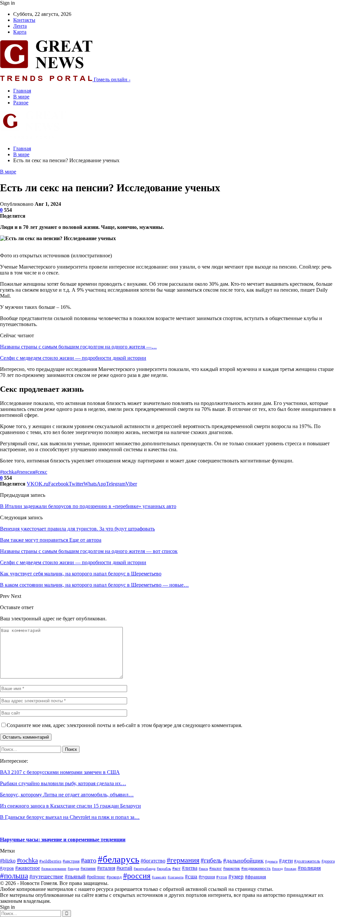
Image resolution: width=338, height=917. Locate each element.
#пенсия (26, 472)
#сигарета (176, 877)
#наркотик (231, 868)
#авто (88, 860)
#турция (207, 876)
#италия (106, 868)
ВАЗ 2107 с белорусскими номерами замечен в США (60, 772)
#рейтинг (96, 876)
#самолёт (159, 877)
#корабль (164, 868)
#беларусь (118, 859)
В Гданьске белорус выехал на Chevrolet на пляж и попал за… (70, 817)
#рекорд (114, 877)
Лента (20, 26)
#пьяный (75, 876)
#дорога (328, 861)
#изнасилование (53, 868)
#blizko (8, 861)
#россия (137, 875)
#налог (215, 868)
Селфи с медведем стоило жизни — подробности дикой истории (73, 358)
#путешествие (46, 876)
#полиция (309, 868)
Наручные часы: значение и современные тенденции (62, 839)
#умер (236, 876)
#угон (221, 877)
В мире (21, 96)
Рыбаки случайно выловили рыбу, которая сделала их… (63, 783)
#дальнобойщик (243, 860)
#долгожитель (307, 861)
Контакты (24, 20)
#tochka (8, 472)
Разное (20, 102)
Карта (19, 32)
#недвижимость (256, 868)
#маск (203, 868)
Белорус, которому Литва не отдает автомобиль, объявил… (67, 794)
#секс (41, 472)
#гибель (211, 860)
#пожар (290, 868)
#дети (286, 861)
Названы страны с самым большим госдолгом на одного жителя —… (78, 346)
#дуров (7, 868)
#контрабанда (144, 868)
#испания (88, 868)
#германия (183, 860)
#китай (124, 868)
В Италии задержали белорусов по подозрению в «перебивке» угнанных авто (88, 506)
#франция (255, 876)
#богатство (153, 861)
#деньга (271, 861)
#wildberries (50, 861)
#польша (14, 876)
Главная (22, 90)
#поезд (277, 868)
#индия (73, 868)
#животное (27, 868)
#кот (176, 868)
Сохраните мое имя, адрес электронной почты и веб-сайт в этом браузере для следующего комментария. (124, 725)
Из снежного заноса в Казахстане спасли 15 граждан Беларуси (70, 806)
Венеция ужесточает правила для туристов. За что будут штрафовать (77, 529)
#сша (191, 876)
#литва (189, 868)
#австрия (71, 861)
